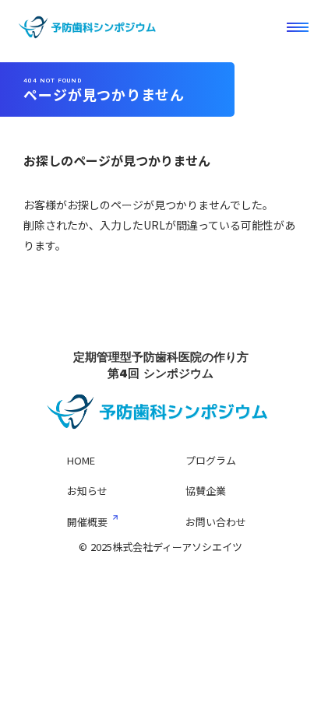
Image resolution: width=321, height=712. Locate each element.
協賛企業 (205, 490)
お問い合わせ (215, 521)
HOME (81, 460)
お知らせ (87, 490)
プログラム (210, 460)
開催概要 (87, 521)
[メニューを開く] (298, 27)
